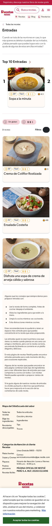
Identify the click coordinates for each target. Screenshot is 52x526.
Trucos (20, 429)
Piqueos (5, 462)
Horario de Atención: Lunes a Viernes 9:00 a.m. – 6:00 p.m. (33, 462)
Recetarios (45, 17)
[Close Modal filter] (46, 130)
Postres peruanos (6, 467)
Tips (18, 425)
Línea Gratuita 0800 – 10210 (29, 451)
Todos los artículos (24, 412)
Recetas (21, 17)
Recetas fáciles (8, 473)
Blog (33, 17)
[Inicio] (7, 13)
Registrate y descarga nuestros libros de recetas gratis (26, 2)
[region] (26, 507)
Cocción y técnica (24, 416)
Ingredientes (22, 420)
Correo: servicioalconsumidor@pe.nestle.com (33, 456)
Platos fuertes (8, 453)
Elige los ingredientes (7, 420)
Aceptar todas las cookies (26, 520)
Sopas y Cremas (9, 458)
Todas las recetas (13, 24)
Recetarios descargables (8, 426)
